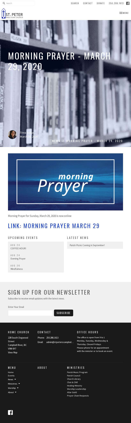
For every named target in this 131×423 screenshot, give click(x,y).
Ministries (76, 368)
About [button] (11, 392)
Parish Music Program (77, 372)
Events (11, 375)
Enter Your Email (16, 306)
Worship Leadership (76, 389)
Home (11, 372)
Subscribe (64, 313)
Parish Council (73, 375)
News (56, 141)
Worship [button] (12, 388)
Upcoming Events (23, 238)
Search (75, 3)
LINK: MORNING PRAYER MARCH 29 (54, 225)
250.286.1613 (116, 3)
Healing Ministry (74, 385)
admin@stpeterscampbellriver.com (60, 342)
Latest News (78, 238)
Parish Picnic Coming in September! (87, 245)
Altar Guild (72, 392)
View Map (12, 352)
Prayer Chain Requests (78, 395)
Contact (88, 3)
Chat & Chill (72, 382)
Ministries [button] (12, 383)
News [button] (10, 379)
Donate (101, 3)
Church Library (74, 379)
